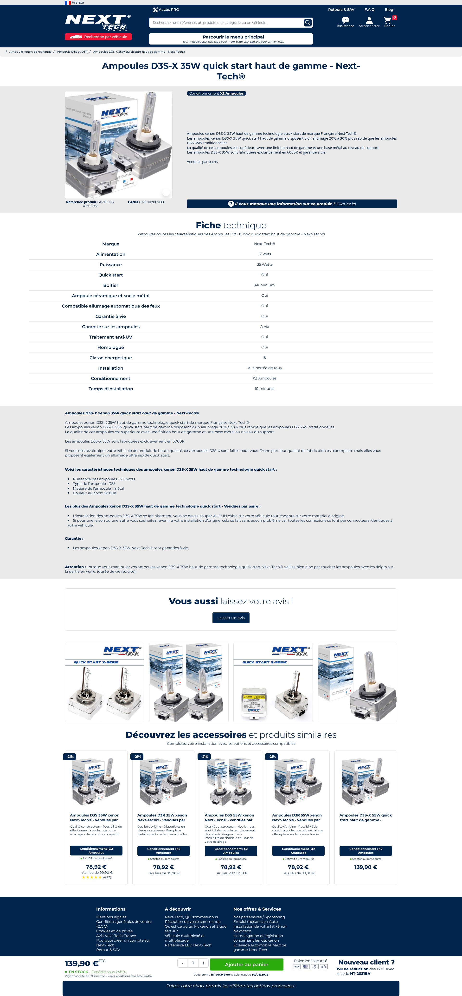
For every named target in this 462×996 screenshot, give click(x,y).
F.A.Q (370, 9)
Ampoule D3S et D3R (72, 51)
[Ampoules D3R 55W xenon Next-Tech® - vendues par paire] (298, 781)
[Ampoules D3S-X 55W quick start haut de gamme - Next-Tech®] (366, 781)
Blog (389, 9)
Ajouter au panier (246, 964)
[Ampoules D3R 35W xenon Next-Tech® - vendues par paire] (163, 781)
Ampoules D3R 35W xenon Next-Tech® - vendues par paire (162, 820)
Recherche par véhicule (105, 36)
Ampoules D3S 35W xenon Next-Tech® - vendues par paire (94, 820)
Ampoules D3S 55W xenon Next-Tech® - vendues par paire (229, 820)
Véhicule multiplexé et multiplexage (185, 938)
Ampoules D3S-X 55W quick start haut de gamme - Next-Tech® (366, 820)
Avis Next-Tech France (116, 935)
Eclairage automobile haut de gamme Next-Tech (259, 947)
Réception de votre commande (193, 921)
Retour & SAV (108, 949)
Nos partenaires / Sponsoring (259, 917)
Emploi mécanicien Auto (255, 921)
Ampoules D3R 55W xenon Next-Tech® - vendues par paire (297, 820)
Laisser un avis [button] (231, 618)
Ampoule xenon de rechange (30, 51)
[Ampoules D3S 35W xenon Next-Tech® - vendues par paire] (96, 781)
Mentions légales (111, 917)
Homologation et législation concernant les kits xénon (258, 938)
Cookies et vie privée (114, 931)
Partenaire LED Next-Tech (188, 945)
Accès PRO (168, 9)
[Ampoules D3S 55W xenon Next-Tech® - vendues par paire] (231, 781)
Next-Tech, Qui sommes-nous (191, 917)
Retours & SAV (341, 9)
